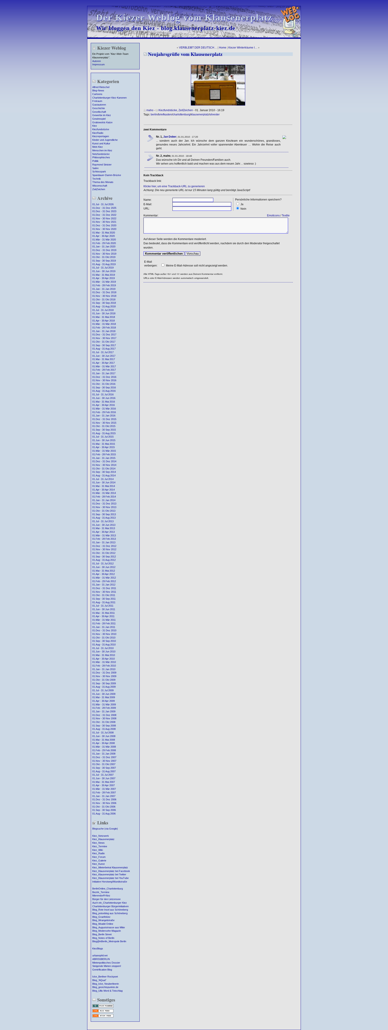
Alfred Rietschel (100, 87)
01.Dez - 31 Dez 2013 (104, 503)
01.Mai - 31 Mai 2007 (103, 782)
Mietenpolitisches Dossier (106, 962)
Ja (241, 204)
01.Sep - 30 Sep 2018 (104, 303)
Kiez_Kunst (98, 864)
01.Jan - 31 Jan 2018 (103, 331)
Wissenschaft (99, 185)
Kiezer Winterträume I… (242, 47)
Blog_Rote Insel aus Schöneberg (110, 909)
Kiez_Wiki (97, 850)
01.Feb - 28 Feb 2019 (104, 285)
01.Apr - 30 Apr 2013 (103, 531)
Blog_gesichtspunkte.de (105, 987)
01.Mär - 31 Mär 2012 (104, 577)
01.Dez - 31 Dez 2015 (104, 419)
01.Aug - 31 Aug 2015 (104, 433)
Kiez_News (98, 842)
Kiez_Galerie (99, 860)
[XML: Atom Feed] (102, 1017)
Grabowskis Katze (102, 122)
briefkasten (165, 114)
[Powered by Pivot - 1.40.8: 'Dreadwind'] (102, 1007)
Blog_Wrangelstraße (103, 920)
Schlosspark (99, 171)
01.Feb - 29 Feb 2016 (104, 412)
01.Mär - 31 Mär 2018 (104, 324)
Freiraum (97, 101)
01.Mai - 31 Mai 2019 (103, 274)
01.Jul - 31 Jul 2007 (103, 774)
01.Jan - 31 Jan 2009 (103, 711)
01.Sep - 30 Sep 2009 (104, 683)
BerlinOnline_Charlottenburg (107, 888)
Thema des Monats (102, 182)
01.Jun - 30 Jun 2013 (103, 525)
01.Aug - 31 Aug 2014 (104, 475)
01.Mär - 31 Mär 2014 (104, 493)
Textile (286, 215)
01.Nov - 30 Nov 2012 (104, 549)
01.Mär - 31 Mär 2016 (104, 408)
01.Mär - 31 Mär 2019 (104, 281)
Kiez (94, 125)
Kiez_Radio (98, 853)
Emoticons (273, 215)
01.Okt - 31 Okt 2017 (103, 341)
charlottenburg (181, 114)
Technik (96, 178)
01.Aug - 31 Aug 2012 (104, 560)
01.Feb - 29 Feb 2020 (104, 243)
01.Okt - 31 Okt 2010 (103, 637)
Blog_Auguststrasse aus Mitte (108, 927)
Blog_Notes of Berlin (103, 938)
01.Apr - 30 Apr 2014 (103, 489)
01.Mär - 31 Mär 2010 (104, 662)
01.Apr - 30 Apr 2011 (103, 616)
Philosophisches (101, 157)
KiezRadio (97, 133)
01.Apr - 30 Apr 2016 (103, 405)
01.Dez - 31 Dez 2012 (104, 546)
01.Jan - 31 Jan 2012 (103, 584)
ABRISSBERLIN (101, 959)
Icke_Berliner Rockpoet (105, 976)
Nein (243, 208)
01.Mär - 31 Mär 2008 (104, 746)
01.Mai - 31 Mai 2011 (103, 613)
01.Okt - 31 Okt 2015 (103, 426)
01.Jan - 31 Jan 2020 (103, 246)
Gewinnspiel (99, 118)
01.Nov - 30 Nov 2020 (104, 229)
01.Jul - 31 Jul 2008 (103, 732)
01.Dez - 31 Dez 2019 (104, 250)
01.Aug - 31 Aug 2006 (104, 813)
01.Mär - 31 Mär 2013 (104, 535)
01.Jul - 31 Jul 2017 (103, 352)
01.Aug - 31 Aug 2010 (104, 644)
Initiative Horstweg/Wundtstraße (109, 881)
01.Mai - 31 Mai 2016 (103, 401)
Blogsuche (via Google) (105, 828)
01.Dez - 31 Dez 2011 (104, 588)
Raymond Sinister (102, 164)
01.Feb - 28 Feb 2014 (104, 496)
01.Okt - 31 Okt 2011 (103, 595)
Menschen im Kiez (102, 150)
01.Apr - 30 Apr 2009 (103, 701)
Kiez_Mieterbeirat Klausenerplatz (110, 867)
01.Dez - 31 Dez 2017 (104, 334)
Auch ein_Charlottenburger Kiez (109, 902)
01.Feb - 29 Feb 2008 (104, 750)
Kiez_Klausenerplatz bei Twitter (109, 874)
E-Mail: (147, 204)
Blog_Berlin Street (102, 934)
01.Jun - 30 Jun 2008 (103, 736)
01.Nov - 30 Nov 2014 (104, 465)
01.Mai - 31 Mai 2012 (103, 570)
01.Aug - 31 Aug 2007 (104, 771)
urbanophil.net (100, 955)
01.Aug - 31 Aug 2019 (104, 264)
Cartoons (97, 94)
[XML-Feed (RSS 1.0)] (102, 1012)
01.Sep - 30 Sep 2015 (104, 429)
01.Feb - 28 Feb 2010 (104, 665)
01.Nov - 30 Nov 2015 (104, 422)
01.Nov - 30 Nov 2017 (104, 338)
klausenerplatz (200, 114)
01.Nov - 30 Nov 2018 (104, 296)
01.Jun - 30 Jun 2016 (103, 398)
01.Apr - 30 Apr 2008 (103, 743)
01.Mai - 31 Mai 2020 (103, 232)
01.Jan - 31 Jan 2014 (103, 500)
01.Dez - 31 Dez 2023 (104, 211)
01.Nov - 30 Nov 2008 (104, 718)
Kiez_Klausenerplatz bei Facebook (111, 871)
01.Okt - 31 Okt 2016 (103, 384)
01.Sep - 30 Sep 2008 (104, 725)
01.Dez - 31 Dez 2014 (104, 461)
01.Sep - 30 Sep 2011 (104, 598)
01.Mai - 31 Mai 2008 (103, 739)
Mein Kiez (97, 146)
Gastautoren (99, 104)
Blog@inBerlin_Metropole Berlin (109, 941)
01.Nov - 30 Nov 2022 (104, 218)
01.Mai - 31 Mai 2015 (103, 443)
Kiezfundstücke (100, 129)
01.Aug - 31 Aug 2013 (104, 517)
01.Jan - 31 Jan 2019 (103, 289)
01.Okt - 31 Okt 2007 (103, 764)
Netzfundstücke (101, 154)
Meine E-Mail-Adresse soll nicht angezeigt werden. (197, 265)
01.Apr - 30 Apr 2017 (103, 362)
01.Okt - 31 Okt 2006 (103, 806)
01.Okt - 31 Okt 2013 (103, 510)
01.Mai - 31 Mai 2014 (103, 486)
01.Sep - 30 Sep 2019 (104, 260)
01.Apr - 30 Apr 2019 (103, 278)
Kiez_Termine (99, 846)
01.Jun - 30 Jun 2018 (103, 313)
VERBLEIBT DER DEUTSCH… (198, 47)
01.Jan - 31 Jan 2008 (103, 753)
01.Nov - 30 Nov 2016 (104, 380)
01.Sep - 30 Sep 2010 (104, 641)
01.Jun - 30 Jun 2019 (103, 271)
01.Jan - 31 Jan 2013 (103, 542)
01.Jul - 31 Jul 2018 (103, 310)
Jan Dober (169, 136)
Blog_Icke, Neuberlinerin (105, 983)
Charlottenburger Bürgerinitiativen (110, 906)
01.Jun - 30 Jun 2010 (103, 651)
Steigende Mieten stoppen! (106, 966)
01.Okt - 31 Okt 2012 (103, 553)
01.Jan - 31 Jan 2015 (103, 458)
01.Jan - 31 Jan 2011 (103, 627)
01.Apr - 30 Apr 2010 (103, 658)
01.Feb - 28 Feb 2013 (104, 538)
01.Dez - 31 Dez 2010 (104, 630)
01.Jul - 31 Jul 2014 (103, 479)
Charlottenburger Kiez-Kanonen (109, 97)
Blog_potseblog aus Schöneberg (110, 913)
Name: (147, 199)
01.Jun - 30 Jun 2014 (103, 482)
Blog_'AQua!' (99, 980)
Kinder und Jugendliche (105, 140)
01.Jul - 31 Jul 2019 (103, 267)
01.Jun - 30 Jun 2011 (103, 609)
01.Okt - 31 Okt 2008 (103, 722)
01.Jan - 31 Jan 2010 (103, 669)
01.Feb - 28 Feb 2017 (104, 369)
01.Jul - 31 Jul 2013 (103, 521)
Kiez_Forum (99, 857)
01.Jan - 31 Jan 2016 (103, 415)
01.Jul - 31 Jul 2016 (103, 394)
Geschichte (98, 108)
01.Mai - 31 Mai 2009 (103, 697)
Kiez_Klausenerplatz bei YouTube (110, 878)
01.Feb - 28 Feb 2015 (104, 454)
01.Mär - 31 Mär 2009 (104, 704)
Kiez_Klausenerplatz (103, 839)
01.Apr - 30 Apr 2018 (103, 320)
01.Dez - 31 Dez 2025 (104, 208)
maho (149, 110)
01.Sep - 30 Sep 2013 (104, 514)
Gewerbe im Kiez (101, 115)
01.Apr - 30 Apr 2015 (103, 447)
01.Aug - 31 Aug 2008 (104, 729)
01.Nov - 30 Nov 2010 (104, 634)
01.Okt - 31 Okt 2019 (103, 257)
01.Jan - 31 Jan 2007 (103, 796)
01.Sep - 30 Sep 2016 (104, 387)
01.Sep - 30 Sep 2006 (104, 810)
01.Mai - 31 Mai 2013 (103, 528)
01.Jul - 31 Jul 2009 (103, 690)
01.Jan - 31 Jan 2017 (103, 373)
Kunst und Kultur (101, 143)
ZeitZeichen (98, 189)
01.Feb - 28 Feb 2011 (104, 623)
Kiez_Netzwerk (100, 835)
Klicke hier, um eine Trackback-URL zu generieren (174, 186)
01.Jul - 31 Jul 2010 (103, 648)
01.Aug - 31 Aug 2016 (104, 391)
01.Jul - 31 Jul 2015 (103, 436)
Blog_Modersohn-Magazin (106, 930)
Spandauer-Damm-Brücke (106, 175)
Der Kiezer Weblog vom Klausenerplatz (184, 18)
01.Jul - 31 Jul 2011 (102, 605)
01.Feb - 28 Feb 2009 (104, 707)
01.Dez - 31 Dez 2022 (104, 214)
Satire (95, 168)
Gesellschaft (99, 111)
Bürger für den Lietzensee (106, 899)
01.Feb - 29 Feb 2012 (104, 581)
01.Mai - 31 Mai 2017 (103, 359)
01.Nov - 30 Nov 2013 (104, 507)
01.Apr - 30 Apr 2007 (103, 785)
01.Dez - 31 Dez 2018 (104, 292)
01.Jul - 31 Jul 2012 (103, 563)
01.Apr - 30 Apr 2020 (103, 236)
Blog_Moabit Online (102, 923)
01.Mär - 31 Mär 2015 (104, 450)
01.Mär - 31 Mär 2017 (104, 366)
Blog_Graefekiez (101, 917)
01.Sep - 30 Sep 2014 (104, 472)
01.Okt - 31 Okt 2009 (103, 679)
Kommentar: (150, 215)
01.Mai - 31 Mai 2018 (103, 317)
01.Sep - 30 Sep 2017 (104, 345)
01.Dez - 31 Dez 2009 (104, 672)
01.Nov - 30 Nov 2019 (104, 253)
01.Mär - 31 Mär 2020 (104, 239)
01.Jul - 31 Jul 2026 (103, 204)
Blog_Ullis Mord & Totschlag (107, 990)
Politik (95, 161)
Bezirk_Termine (100, 892)
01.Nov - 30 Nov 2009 (104, 676)
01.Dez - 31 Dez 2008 (104, 715)
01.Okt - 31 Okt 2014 (103, 468)
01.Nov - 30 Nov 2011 (104, 591)
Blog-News (98, 90)
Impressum (98, 64)
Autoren (96, 61)
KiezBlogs (97, 948)
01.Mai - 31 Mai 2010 (103, 655)
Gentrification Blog (102, 969)
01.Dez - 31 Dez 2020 (104, 225)
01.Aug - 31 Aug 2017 (104, 348)
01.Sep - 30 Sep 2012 (104, 556)
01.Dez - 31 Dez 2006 (104, 799)
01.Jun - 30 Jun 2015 (103, 440)
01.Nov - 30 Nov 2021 (104, 221)
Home (222, 47)
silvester (214, 114)
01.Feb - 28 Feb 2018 (104, 327)
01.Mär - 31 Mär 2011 (104, 619)
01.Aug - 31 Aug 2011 (103, 602)
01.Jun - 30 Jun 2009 (103, 694)
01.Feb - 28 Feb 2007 (104, 792)
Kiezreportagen (100, 136)
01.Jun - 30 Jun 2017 (103, 355)
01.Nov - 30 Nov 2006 (104, 803)
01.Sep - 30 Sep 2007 (104, 767)
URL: (146, 208)
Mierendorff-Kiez (101, 895)
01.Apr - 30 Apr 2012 (103, 574)
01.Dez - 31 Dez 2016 (104, 377)
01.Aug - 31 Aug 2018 (104, 306)
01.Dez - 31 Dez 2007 (104, 757)
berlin (154, 114)
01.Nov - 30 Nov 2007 (104, 760)
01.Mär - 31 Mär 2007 (104, 789)
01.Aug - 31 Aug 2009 (104, 686)
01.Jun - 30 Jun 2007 (103, 778)
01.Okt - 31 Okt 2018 (103, 299)
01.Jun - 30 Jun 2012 (103, 567)
